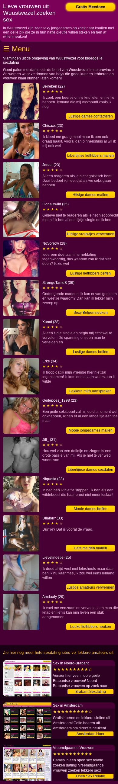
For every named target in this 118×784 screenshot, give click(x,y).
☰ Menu (16, 49)
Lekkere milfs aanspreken (90, 391)
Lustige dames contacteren (90, 116)
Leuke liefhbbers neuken (90, 627)
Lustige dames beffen (90, 352)
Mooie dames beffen (90, 509)
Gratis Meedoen (90, 7)
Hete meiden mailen (90, 548)
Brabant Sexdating (90, 691)
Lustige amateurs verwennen (90, 587)
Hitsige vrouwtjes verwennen (90, 234)
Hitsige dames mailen (90, 195)
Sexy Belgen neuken (91, 312)
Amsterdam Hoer (90, 734)
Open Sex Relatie (90, 776)
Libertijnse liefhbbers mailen (90, 155)
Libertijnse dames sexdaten (90, 470)
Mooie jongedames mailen (91, 430)
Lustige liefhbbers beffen (90, 273)
